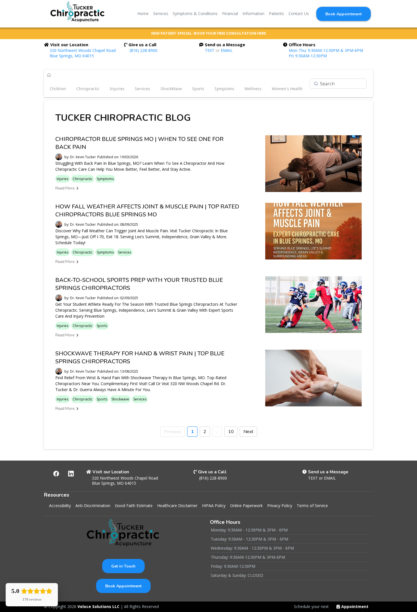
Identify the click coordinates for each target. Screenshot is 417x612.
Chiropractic (88, 88)
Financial (230, 13)
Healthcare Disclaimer (177, 505)
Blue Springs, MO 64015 (72, 55)
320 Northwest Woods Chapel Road (83, 50)
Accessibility (60, 505)
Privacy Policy (279, 505)
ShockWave (171, 88)
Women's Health (287, 88)
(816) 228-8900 (143, 50)
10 (231, 432)
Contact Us (298, 13)
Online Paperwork (246, 505)
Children (58, 88)
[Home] (49, 75)
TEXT (210, 50)
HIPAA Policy (214, 505)
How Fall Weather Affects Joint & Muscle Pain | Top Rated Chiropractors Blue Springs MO (147, 210)
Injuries (117, 88)
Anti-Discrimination (92, 505)
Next (248, 432)
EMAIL (227, 50)
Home (143, 13)
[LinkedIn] (71, 473)
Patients (276, 13)
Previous (172, 432)
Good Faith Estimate (134, 505)
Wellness (253, 88)
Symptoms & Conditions (195, 13)
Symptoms (224, 88)
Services (160, 13)
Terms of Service (312, 505)
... (217, 432)
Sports (198, 88)
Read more (64, 188)
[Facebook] (56, 473)
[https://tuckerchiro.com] (77, 13)
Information (253, 13)
